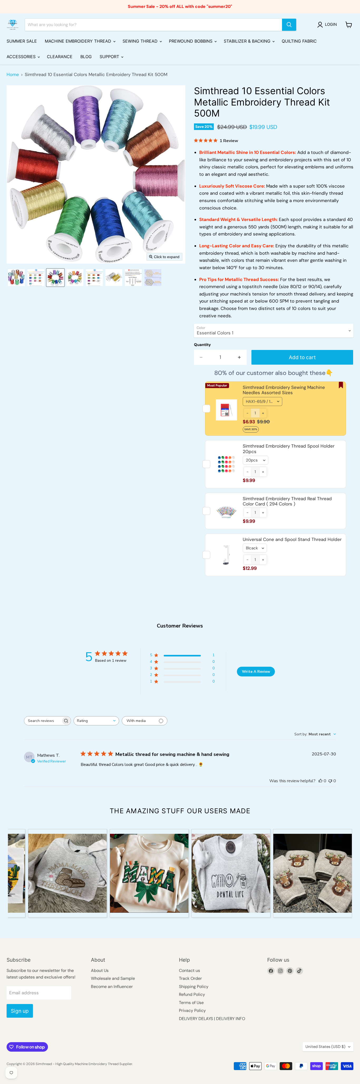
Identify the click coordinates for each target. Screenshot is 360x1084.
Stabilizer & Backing (248, 41)
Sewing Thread (141, 41)
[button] (328, 25)
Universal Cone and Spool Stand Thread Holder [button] (292, 539)
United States (325, 1046)
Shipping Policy (193, 986)
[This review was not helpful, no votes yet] (330, 781)
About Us (100, 970)
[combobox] (96, 720)
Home (13, 74)
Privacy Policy (192, 1010)
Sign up (20, 1011)
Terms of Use (191, 1002)
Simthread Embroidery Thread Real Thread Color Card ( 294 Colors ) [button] (287, 501)
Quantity (202, 345)
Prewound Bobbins (191, 41)
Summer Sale (22, 41)
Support (110, 56)
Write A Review (256, 671)
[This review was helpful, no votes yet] (320, 781)
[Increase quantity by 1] (239, 357)
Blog (86, 56)
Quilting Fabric (299, 41)
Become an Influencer (112, 986)
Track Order (190, 978)
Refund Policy (192, 994)
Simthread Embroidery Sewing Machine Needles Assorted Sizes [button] (284, 389)
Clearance (59, 56)
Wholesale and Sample (113, 978)
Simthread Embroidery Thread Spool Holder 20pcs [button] (288, 448)
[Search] (289, 25)
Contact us (189, 970)
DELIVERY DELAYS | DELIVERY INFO (212, 1018)
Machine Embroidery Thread (79, 41)
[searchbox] (42, 720)
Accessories (22, 56)
